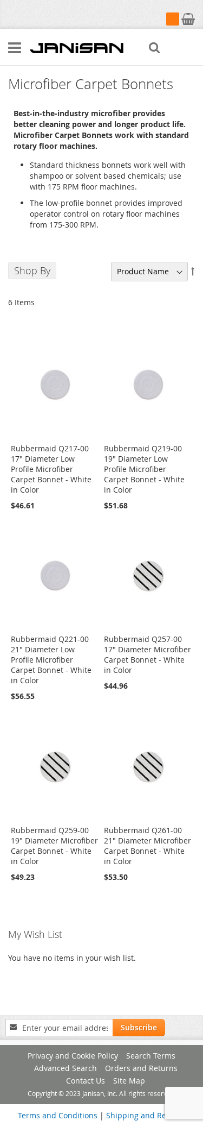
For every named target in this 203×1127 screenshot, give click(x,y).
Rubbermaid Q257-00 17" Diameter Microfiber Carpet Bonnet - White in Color (147, 654)
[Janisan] (76, 47)
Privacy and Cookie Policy (73, 1055)
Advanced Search (65, 1068)
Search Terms (150, 1055)
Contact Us (85, 1080)
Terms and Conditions (57, 1115)
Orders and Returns (141, 1068)
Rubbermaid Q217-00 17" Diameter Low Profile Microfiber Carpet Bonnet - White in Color (51, 469)
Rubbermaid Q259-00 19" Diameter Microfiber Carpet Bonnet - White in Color (54, 845)
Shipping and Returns (146, 1115)
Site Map (129, 1080)
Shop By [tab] (32, 270)
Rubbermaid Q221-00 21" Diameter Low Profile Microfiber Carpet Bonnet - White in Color (51, 659)
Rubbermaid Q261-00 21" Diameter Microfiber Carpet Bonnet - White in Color (147, 845)
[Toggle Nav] (14, 48)
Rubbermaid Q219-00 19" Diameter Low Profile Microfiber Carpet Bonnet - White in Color (144, 469)
